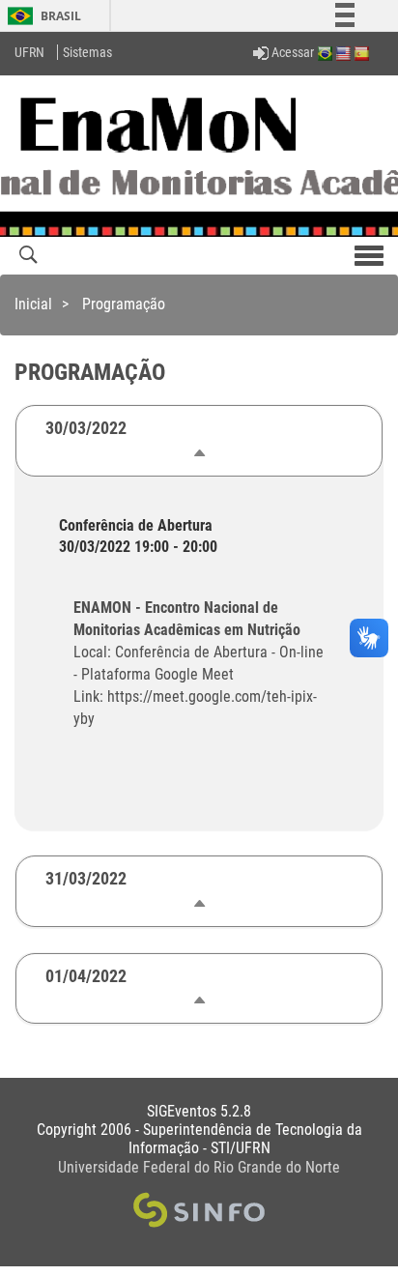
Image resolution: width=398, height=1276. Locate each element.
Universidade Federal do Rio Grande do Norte (199, 1167)
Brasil (41, 16)
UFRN (29, 52)
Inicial (33, 304)
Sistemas (87, 52)
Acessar (291, 52)
